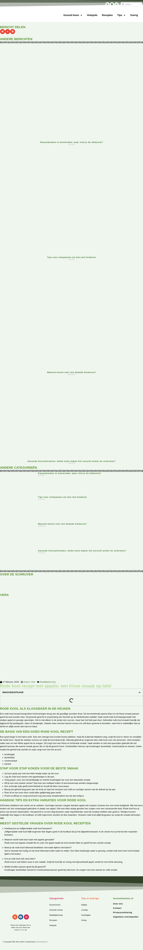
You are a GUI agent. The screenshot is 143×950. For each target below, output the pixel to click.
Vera (4, 595)
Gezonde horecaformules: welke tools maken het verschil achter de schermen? (71, 461)
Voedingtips (86, 915)
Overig (134, 15)
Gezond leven (71, 15)
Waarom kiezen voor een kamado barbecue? (71, 372)
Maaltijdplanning (48, 682)
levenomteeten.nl (42, 942)
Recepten (107, 15)
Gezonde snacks (56, 910)
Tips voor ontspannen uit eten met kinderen (71, 257)
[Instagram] (117, 4)
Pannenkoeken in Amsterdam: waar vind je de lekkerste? (71, 142)
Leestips (84, 910)
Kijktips (84, 905)
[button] (2, 31)
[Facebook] (112, 4)
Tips (119, 15)
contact (21, 930)
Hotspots (92, 15)
